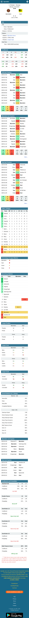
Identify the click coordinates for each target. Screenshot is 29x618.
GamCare (14, 587)
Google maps (10, 39)
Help (14, 596)
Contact (14, 605)
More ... (26, 157)
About (14, 603)
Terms (14, 601)
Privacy (14, 598)
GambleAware (14, 583)
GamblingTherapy (14, 585)
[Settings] (27, 2)
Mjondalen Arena (11, 35)
